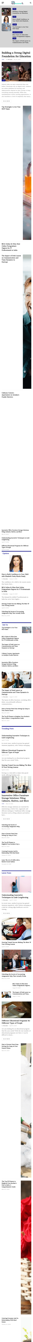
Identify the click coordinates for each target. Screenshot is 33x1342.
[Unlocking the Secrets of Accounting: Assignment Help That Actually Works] (26, 827)
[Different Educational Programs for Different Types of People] (16, 1010)
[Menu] (3, 3)
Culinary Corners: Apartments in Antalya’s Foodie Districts (10, 395)
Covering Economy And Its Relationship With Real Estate (10, 852)
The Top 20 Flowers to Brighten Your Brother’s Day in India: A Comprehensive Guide (16, 717)
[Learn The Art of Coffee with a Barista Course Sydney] (26, 862)
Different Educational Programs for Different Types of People (14, 751)
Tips (3, 80)
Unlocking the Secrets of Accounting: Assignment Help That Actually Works (13, 612)
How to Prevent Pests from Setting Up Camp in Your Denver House (10, 835)
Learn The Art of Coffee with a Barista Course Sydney (11, 861)
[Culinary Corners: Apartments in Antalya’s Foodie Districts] (27, 459)
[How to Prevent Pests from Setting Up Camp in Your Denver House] (26, 836)
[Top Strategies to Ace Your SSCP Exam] (6, 27)
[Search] (30, 3)
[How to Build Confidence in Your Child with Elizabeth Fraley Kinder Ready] (6, 19)
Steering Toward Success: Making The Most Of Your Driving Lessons (16, 766)
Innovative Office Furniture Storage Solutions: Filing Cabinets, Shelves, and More (15, 531)
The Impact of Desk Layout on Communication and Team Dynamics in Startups (21, 42)
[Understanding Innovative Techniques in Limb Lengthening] (16, 884)
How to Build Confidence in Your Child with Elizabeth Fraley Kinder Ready (21, 20)
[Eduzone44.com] (17, 3)
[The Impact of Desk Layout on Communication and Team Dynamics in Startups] (6, 41)
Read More (6, 101)
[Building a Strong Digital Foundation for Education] (6, 12)
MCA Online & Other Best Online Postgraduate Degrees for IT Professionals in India (21, 36)
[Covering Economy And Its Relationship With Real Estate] (26, 853)
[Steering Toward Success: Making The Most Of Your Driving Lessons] (16, 929)
